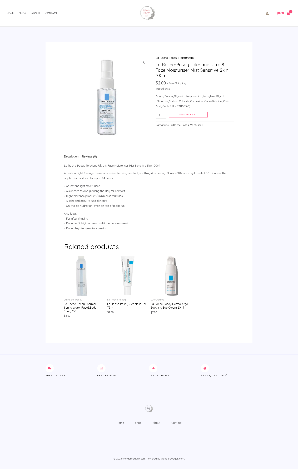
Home (10, 13)
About (35, 13)
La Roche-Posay (166, 58)
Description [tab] (71, 156)
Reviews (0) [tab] (89, 156)
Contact (51, 13)
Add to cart (188, 114)
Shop (22, 13)
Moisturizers (186, 58)
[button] (143, 62)
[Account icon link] (267, 13)
